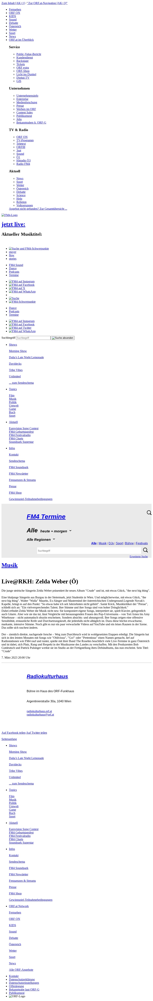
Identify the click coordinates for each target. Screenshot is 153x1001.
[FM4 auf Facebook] (22, 284)
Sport (12, 33)
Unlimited (15, 376)
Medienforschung (26, 102)
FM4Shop (15, 492)
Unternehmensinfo (27, 95)
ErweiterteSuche (139, 556)
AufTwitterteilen (36, 732)
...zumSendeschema (21, 382)
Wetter (13, 29)
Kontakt (13, 454)
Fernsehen (15, 9)
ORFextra (22, 67)
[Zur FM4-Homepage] (9, 215)
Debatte (13, 22)
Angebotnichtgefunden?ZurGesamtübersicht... (38, 208)
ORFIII (20, 147)
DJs (111, 543)
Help (19, 198)
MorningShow (18, 351)
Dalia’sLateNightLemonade (26, 357)
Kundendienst (24, 57)
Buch (12, 412)
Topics (13, 389)
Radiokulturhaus (47, 676)
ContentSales (24, 112)
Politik (13, 402)
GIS (18, 81)
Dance (13, 268)
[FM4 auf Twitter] (20, 327)
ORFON (14, 12)
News (12, 36)
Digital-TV (22, 77)
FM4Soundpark (18, 467)
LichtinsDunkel (26, 74)
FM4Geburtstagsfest (21, 431)
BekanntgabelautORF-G (24, 989)
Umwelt (13, 405)
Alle (94, 543)
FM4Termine (46, 516)
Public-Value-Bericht (28, 54)
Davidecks (15, 363)
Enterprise (22, 99)
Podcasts (14, 271)
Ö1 (18, 157)
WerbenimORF (26, 109)
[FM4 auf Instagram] (22, 281)
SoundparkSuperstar (21, 441)
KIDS (12, 16)
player (12, 251)
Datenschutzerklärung (22, 979)
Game (12, 408)
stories (12, 258)
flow (11, 255)
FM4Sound (16, 265)
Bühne (129, 543)
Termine (14, 275)
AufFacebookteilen (13, 732)
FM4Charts (16, 438)
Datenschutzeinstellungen (24, 982)
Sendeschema (17, 460)
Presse (20, 105)
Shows (13, 344)
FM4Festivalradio (20, 435)
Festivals (142, 543)
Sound (13, 19)
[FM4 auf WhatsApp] (22, 291)
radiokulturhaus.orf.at (39, 711)
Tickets (20, 64)
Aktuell (13, 422)
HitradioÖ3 (23, 160)
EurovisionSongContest (23, 428)
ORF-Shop (22, 71)
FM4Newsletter (18, 473)
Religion (21, 202)
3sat (18, 150)
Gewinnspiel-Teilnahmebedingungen (30, 499)
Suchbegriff (8, 337)
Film (11, 395)
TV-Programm (25, 140)
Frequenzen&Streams (22, 480)
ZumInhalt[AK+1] (13, 3)
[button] (29, 248)
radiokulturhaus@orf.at (40, 714)
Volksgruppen (24, 205)
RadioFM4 (23, 163)
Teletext (21, 143)
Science (21, 195)
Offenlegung (16, 986)
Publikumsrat (24, 115)
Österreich (15, 26)
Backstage (22, 60)
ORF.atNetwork (19, 906)
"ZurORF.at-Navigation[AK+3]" (47, 3)
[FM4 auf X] (17, 288)
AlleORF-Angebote (21, 969)
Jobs (19, 119)
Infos (12, 448)
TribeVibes (16, 370)
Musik (12, 398)
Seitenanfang (9, 739)
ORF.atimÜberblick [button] (21, 39)
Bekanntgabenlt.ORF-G (31, 122)
